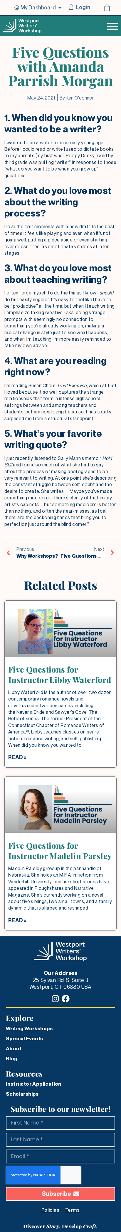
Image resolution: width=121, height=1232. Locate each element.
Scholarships (22, 1094)
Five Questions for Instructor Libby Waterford (59, 674)
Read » (17, 757)
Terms (72, 1210)
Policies (50, 1210)
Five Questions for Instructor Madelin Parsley (60, 850)
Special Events (24, 1038)
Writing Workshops (29, 1028)
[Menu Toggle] (112, 26)
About (13, 1048)
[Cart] (107, 7)
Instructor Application (33, 1084)
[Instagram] (55, 999)
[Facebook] (66, 999)
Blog (11, 1059)
